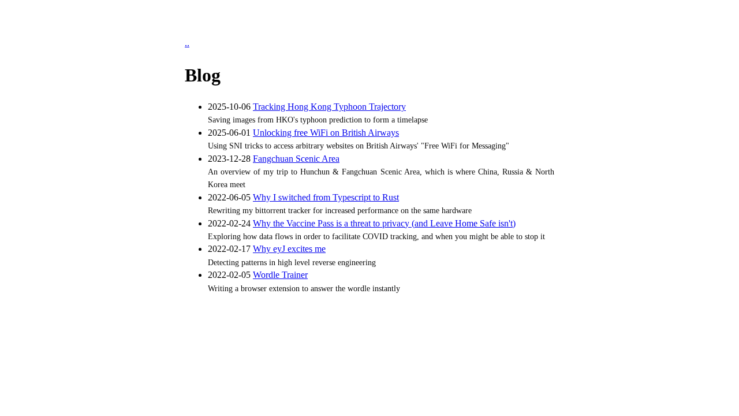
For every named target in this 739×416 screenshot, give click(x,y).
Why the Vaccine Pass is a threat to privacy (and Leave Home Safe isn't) (384, 223)
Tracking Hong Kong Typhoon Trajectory (329, 107)
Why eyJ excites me (289, 249)
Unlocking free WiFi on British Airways (326, 133)
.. (187, 43)
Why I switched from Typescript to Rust (326, 197)
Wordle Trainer (280, 275)
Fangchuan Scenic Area (296, 159)
